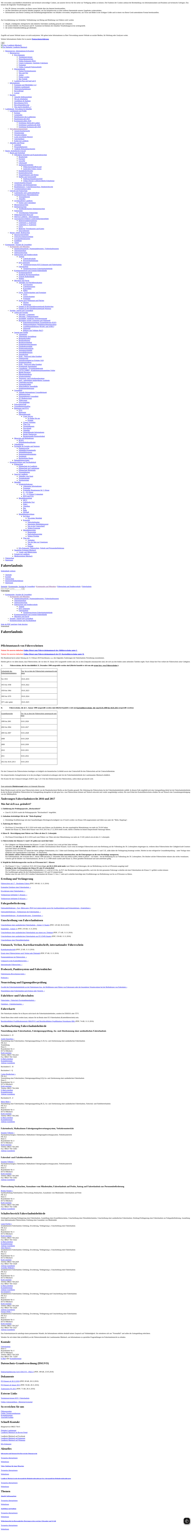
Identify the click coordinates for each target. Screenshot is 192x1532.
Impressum (9, 560)
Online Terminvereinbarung (10, 1413)
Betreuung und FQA (21, 408)
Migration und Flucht (21, 281)
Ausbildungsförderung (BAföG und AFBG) (38, 326)
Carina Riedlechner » (8, 1074)
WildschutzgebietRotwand (32, 167)
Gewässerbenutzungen (22, 239)
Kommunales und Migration (20, 247)
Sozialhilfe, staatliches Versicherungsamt (33, 318)
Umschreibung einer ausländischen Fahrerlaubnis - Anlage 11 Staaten (25, 925)
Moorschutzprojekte (21, 205)
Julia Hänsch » (6, 1248)
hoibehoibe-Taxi (29, 502)
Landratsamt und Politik (18, 111)
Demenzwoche (24, 448)
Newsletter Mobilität (35, 518)
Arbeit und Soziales (21, 312)
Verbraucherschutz (20, 253)
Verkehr (21, 257)
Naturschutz (18, 211)
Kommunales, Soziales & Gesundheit (18, 245)
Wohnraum (27, 304)
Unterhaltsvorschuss (26, 382)
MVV (25, 500)
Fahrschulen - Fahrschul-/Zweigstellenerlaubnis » (18, 1000)
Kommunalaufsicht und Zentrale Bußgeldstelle (30, 271)
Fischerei (22, 159)
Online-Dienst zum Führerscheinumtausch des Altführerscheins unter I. (50, 650)
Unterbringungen (29, 286)
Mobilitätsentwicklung (26, 514)
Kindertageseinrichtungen (28, 344)
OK (3, 43)
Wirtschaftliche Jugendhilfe (28, 386)
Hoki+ (25, 504)
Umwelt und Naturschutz (18, 191)
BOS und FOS (28, 496)
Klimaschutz (18, 464)
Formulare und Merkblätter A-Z (25, 85)
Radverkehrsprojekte (35, 534)
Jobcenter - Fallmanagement (28, 316)
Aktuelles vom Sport (26, 476)
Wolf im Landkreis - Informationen (26, 217)
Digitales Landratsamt (22, 87)
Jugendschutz (23, 354)
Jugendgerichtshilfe (25, 350)
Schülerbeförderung (26, 484)
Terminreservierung (25, 57)
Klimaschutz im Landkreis (28, 466)
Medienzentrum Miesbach (23, 556)
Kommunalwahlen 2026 (22, 121)
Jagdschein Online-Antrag (32, 169)
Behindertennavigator (21, 460)
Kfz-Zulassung (19, 55)
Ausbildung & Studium (22, 101)
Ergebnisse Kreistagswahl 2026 (30, 127)
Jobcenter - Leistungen (27, 314)
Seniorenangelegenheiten (27, 454)
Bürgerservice (15, 53)
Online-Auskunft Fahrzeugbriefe (30, 67)
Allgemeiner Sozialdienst (27, 336)
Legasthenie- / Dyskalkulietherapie (31, 368)
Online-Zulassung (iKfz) (27, 61)
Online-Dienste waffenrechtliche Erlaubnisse (38, 181)
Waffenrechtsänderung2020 (32, 179)
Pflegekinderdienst (25, 374)
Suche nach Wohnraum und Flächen (31, 300)
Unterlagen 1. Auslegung (27, 223)
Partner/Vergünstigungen (27, 71)
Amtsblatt (17, 145)
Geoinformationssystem (22, 189)
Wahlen (21, 279)
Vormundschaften (25, 384)
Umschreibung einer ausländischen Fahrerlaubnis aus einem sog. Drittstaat (27, 932)
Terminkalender (24, 478)
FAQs (21, 227)
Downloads (27, 428)
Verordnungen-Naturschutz (28, 213)
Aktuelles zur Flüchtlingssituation (30, 283)
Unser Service (28, 416)
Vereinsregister (24, 480)
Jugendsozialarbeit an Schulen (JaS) (31, 360)
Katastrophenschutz (25, 173)
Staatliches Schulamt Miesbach (25, 550)
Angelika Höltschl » (8, 1268)
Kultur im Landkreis (21, 141)
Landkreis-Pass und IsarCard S (25, 81)
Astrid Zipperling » (7, 1039)
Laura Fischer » (6, 1224)
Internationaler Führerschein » (11, 965)
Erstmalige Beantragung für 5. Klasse (36, 490)
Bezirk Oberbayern (30, 434)
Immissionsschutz (20, 207)
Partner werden (24, 77)
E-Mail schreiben (7, 1059)
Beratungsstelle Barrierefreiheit (34, 436)
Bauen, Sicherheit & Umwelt (15, 151)
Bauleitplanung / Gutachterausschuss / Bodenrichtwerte (33, 187)
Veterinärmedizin (20, 251)
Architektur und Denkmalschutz (25, 185)
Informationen (15, 83)
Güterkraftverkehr (29, 259)
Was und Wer (23, 73)
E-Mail (3, 1359)
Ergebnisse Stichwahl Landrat (29, 123)
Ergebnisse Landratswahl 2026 (29, 125)
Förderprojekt (23, 358)
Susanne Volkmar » (8, 1133)
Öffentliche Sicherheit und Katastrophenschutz (30, 155)
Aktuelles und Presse (17, 143)
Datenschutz (9, 558)
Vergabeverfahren (20, 135)
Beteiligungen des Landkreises (25, 117)
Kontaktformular (7, 1061)
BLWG (21, 440)
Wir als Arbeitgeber (21, 99)
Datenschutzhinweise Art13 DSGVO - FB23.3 (17, 1372)
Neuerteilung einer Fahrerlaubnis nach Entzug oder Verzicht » (23, 991)
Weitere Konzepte (34, 528)
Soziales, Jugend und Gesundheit (21, 310)
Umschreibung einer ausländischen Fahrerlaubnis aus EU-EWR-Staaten (26, 936)
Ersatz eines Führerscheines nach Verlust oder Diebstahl (20, 953)
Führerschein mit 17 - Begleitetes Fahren (15, 883)
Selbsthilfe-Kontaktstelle (27, 450)
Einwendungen (24, 231)
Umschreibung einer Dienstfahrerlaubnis (15, 940)
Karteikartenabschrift (8, 949)
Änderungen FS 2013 (8, 1389)
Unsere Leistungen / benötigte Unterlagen (33, 63)
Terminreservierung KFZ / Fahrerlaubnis (15, 1398)
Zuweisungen (28, 285)
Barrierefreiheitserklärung (14, 581)
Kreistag (17, 113)
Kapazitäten (27, 288)
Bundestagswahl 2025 (22, 119)
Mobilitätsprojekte (29, 530)
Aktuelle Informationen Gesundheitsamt (33, 392)
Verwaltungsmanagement (18, 129)
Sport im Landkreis (21, 474)
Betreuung (22, 412)
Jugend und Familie (21, 332)
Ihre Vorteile (23, 79)
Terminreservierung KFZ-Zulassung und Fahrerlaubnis (42, 265)
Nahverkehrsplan (34, 522)
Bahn (25, 510)
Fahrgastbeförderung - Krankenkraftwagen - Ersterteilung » (22, 916)
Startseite (8, 575)
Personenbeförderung (30, 261)
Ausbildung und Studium (8, 1508)
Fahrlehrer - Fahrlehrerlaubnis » (12, 1004)
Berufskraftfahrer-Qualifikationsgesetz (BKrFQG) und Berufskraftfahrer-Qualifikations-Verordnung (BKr (38, 1021)
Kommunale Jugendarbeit (28, 366)
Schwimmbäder (24, 402)
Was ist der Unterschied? (36, 526)
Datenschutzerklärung (40, 39)
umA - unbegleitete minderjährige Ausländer (34, 380)
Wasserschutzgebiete (21, 235)
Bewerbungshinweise (21, 105)
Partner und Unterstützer (27, 203)
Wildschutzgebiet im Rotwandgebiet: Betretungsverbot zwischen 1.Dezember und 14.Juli (28, 1521)
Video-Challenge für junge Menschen (12, 1466)
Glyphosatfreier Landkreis (23, 201)
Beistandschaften (25, 338)
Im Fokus (26, 516)
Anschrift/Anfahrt (7, 1417)
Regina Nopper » (7, 1191)
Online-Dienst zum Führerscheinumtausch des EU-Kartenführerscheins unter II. (54, 654)
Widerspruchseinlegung (22, 89)
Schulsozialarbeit (25, 376)
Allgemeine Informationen (32, 486)
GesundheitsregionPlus (22, 406)
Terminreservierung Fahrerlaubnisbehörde (37, 269)
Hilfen (25, 290)
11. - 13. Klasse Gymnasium (33, 494)
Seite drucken (23, 624)
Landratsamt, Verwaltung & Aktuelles (18, 109)
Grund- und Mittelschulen (28, 552)
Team (29, 544)
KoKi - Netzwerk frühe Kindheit (30, 356)
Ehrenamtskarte (19, 69)
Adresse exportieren (8, 1063)
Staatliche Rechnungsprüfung (29, 275)
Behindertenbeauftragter (27, 442)
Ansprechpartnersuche (22, 131)
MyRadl (26, 512)
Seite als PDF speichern (9, 624)
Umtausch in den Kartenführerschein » (14, 961)
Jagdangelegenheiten (26, 165)
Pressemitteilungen (20, 147)
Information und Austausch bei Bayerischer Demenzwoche (19, 1453)
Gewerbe (22, 161)
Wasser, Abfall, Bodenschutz (20, 233)
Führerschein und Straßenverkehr (26, 255)
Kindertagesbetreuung (26, 388)
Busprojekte (32, 532)
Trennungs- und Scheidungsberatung (31, 378)
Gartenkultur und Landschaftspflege (26, 193)
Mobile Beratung (25, 372)
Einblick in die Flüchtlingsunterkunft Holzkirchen (36, 306)
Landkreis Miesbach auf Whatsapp (13, 1440)
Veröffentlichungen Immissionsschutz (32, 209)
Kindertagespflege (25, 362)
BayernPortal (18, 91)
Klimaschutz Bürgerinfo (27, 470)
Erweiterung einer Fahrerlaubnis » (13, 891)
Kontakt (30, 420)
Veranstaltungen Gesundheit (28, 396)
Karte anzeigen (6, 1053)
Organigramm (19, 133)
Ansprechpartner (29, 296)
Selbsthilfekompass (25, 452)
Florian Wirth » (6, 1312)
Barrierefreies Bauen (26, 458)
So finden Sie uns (34, 418)
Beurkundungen (24, 340)
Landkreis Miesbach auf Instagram (13, 1438)
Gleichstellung (19, 139)
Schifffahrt (18, 241)
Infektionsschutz (24, 394)
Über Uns (26, 424)
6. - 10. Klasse (28, 492)
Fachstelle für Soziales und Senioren (27, 446)
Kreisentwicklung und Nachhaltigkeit (23, 462)
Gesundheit (18, 390)
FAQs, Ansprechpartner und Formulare (32, 292)
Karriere (13, 95)
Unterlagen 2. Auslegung (27, 225)
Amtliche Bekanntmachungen (24, 149)
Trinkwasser (23, 400)
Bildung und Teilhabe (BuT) (33, 330)
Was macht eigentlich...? (22, 107)
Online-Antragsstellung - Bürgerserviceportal (16, 1402)
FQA (20, 410)
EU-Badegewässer (25, 398)
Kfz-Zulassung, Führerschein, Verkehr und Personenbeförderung (41, 548)
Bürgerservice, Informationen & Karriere (19, 51)
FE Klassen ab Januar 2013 (10, 1385)
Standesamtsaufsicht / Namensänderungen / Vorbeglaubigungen (36, 249)
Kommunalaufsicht (25, 273)
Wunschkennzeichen (26, 59)
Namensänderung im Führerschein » (14, 957)
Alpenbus (26, 506)
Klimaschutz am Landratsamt (29, 468)
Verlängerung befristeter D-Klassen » (14, 899)
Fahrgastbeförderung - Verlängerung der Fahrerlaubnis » (21, 912)
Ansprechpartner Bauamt (23, 183)
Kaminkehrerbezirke (26, 171)
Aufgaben (31, 540)
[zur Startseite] (11, 45)
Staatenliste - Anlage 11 (9, 929)
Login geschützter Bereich (23, 137)
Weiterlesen (5, 1462)
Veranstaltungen (24, 197)
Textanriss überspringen (9, 1458)
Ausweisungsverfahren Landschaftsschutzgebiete (31, 219)
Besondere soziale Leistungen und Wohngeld (34, 320)
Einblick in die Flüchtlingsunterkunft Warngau (35, 308)
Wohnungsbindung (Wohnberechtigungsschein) (39, 324)
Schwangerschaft (20, 404)
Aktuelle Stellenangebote (23, 97)
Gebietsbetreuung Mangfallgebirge (26, 195)
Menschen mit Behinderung (24, 438)
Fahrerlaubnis (23, 267)
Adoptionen (23, 334)
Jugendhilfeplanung (25, 352)
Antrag (21, 75)
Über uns (26, 538)
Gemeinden (18, 115)
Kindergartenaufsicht (26, 348)
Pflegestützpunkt (24, 414)
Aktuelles (22, 199)
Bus (24, 508)
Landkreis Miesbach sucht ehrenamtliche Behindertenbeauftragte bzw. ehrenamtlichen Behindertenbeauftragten (36, 1478)
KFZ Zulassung (24, 263)
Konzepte (26, 520)
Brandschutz (23, 157)
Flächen (26, 302)
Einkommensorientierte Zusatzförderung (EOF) (39, 322)
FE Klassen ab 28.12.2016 (10, 1381)
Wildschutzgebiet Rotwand (23, 215)
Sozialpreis (22, 456)
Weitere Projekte (33, 536)
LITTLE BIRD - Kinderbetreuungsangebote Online (37, 370)
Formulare (22, 65)
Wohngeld (26, 328)
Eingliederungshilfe (25, 346)
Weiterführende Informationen (33, 432)
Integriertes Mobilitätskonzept (38, 524)
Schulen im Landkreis (22, 554)
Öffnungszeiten (6, 1411)
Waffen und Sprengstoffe (27, 177)
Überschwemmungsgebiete (23, 237)
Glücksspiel (23, 163)
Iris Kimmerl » (6, 1292)
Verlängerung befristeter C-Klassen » (14, 895)
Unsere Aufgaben (29, 422)
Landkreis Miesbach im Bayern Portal (14, 1432)
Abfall (16, 243)
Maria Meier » (6, 1102)
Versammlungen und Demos (29, 175)
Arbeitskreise (18, 444)
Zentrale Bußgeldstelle (26, 277)
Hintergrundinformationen (28, 221)
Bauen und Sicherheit (17, 153)
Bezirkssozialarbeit (25, 342)
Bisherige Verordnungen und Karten (31, 229)
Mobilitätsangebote (25, 498)
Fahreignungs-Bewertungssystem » (13, 974)
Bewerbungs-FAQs (21, 103)
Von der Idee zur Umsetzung (38, 542)
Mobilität (17, 482)
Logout (16, 93)
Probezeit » (5, 978)
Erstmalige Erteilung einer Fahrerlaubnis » (16, 887)
